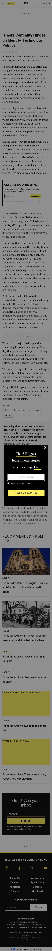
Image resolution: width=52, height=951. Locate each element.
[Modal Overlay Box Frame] (26, 475)
